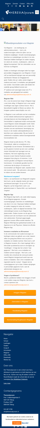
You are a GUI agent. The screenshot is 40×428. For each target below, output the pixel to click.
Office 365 (30, 3)
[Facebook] (14, 426)
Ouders (6, 345)
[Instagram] (21, 426)
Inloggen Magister (20, 292)
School (6, 341)
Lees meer (7, 383)
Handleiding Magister (20, 311)
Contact (22, 3)
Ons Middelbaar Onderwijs (19, 379)
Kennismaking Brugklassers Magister (20, 320)
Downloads (7, 357)
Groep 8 (6, 348)
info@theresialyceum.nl (11, 411)
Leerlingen (7, 343)
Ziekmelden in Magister (20, 301)
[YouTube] (18, 426)
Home (5, 338)
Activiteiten (7, 350)
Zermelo (15, 3)
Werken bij (7, 360)
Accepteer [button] (17, 423)
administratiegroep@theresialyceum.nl (18, 94)
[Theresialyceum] (20, 12)
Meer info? (25, 423)
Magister (8, 3)
